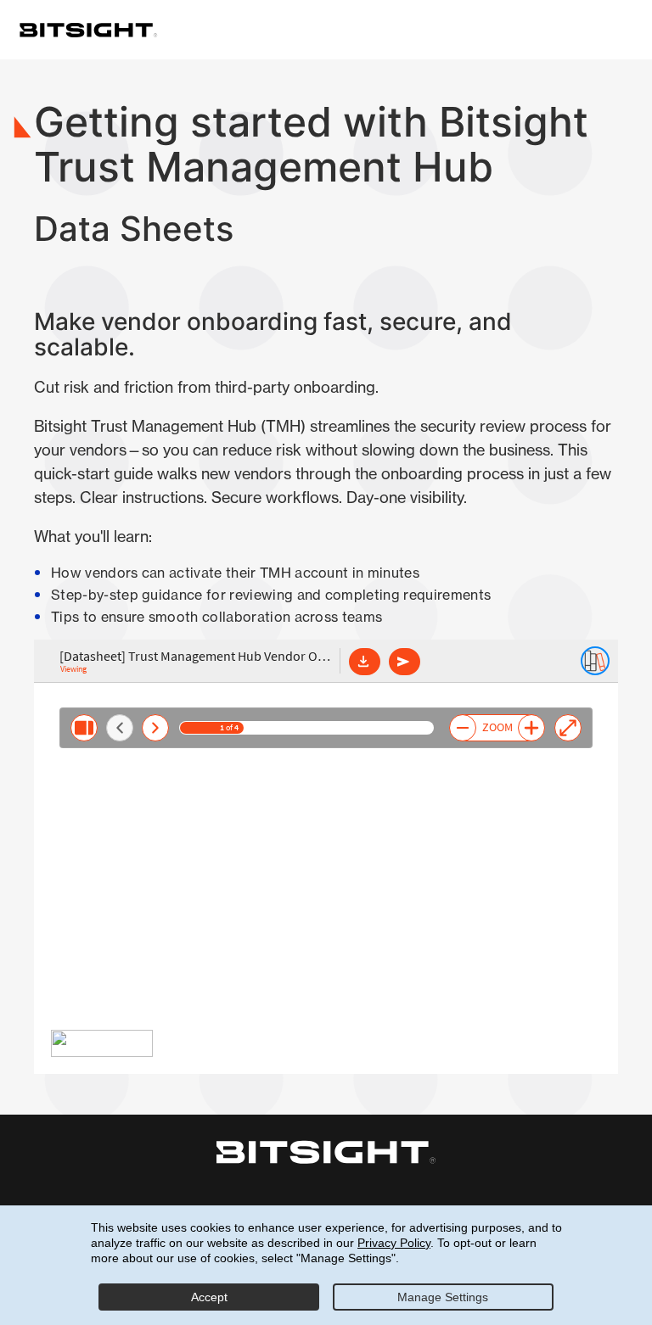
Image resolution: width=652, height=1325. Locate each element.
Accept (209, 1297)
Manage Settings (442, 1297)
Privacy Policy (393, 1243)
